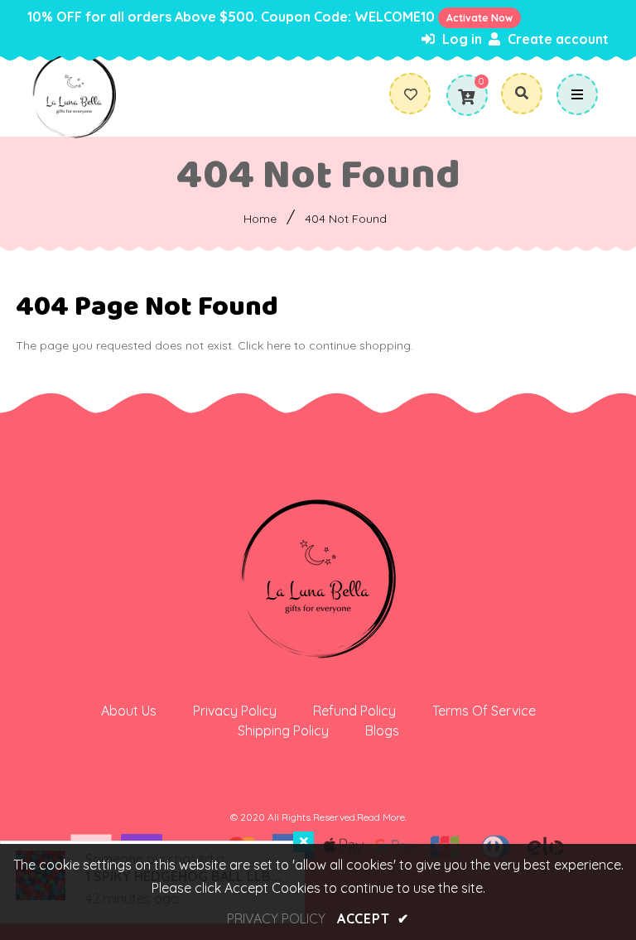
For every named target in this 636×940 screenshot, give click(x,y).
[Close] (303, 842)
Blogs (382, 730)
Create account (556, 39)
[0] (466, 96)
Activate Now (479, 18)
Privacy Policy (235, 710)
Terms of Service (484, 710)
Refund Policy (354, 710)
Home (260, 218)
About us (129, 710)
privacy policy (276, 918)
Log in (460, 39)
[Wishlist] (417, 94)
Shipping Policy (283, 730)
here (279, 345)
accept (373, 918)
